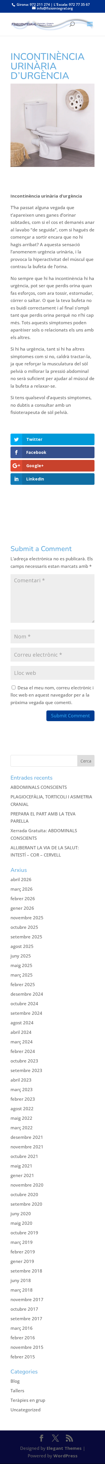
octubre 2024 (24, 1003)
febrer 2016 (22, 1337)
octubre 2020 (24, 1194)
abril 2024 (21, 1032)
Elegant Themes (64, 1448)
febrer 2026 (22, 898)
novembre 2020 (26, 1185)
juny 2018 (20, 1280)
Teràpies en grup (27, 1400)
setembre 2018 (26, 1271)
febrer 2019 (22, 1252)
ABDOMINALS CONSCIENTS (38, 787)
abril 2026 (21, 879)
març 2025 (21, 975)
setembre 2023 (26, 1070)
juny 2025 (20, 956)
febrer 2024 (22, 1051)
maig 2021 (21, 1166)
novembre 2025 (26, 917)
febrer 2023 (22, 1099)
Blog (15, 1381)
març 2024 (21, 1042)
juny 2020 (20, 1213)
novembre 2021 (26, 1147)
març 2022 (21, 1127)
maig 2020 (21, 1223)
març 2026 (21, 889)
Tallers (17, 1390)
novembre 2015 (26, 1347)
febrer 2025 (22, 984)
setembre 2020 (26, 1204)
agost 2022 (22, 1108)
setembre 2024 (26, 1013)
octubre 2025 (24, 927)
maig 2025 (21, 965)
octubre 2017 (24, 1309)
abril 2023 (21, 1080)
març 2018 (21, 1290)
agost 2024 (22, 1022)
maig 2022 (21, 1118)
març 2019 (21, 1242)
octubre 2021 (24, 1156)
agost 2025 (22, 946)
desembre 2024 (26, 994)
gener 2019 (22, 1261)
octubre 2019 (24, 1232)
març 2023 (21, 1089)
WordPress (65, 1456)
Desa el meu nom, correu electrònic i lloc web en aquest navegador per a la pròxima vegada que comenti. (52, 695)
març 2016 (21, 1328)
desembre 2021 (26, 1137)
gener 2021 (22, 1175)
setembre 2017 (26, 1318)
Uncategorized (25, 1410)
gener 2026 (22, 908)
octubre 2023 (24, 1061)
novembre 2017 (26, 1299)
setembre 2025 (26, 937)
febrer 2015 (22, 1357)
